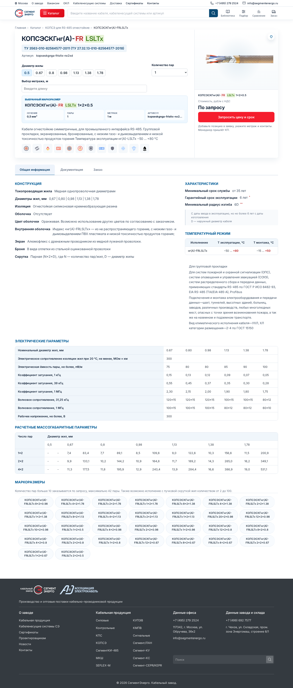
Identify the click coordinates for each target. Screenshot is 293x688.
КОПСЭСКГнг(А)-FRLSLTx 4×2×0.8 (36, 540)
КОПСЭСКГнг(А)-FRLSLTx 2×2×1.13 (146, 514)
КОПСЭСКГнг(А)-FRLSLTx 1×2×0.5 (72, 527)
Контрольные (105, 628)
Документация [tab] (71, 170)
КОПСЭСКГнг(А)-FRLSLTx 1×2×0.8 (109, 540)
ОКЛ (66, 3)
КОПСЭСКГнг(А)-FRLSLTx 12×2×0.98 (257, 514)
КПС (99, 635)
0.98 (63, 73)
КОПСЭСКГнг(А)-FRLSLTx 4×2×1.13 (109, 514)
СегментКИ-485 (107, 650)
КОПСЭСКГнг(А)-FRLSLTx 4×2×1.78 (72, 501)
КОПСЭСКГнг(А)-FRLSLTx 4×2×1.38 (220, 501)
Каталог (35, 27)
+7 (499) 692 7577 (238, 620)
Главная (20, 27)
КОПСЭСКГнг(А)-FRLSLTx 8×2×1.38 (183, 501)
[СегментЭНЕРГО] (26, 13)
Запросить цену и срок (236, 117)
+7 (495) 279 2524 (186, 620)
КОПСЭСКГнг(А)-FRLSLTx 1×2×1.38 (36, 514)
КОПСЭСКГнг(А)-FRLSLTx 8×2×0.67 (183, 540)
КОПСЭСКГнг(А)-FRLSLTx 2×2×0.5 (72, 553)
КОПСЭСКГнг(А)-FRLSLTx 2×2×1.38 (257, 501)
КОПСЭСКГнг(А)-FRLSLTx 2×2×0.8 (72, 540)
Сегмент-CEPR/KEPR (147, 665)
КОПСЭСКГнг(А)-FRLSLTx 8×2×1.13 (72, 514)
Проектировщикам (32, 638)
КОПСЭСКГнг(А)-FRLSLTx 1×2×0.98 (183, 527)
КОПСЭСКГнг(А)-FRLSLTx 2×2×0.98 (146, 527)
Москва (23, 3)
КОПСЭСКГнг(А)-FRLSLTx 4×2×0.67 (220, 540)
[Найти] (213, 13)
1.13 (76, 73)
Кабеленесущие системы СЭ (39, 626)
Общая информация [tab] (35, 170)
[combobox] (138, 13)
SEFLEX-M (103, 665)
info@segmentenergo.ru (189, 638)
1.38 (88, 73)
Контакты (153, 3)
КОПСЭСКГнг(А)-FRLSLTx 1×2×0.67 (35, 553)
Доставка (116, 3)
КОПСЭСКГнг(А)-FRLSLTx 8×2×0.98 (36, 501)
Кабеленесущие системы (89, 3)
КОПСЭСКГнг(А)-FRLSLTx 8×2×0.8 (257, 527)
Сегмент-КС (141, 658)
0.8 (51, 73)
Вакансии (53, 3)
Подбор (243, 15)
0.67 (39, 73)
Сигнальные (141, 635)
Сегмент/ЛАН (142, 643)
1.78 (100, 73)
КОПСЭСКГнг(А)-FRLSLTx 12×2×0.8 (220, 527)
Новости (25, 644)
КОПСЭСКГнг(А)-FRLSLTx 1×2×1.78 (146, 501)
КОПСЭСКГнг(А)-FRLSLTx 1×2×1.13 (183, 514)
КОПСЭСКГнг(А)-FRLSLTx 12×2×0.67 (146, 540)
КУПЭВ (138, 620)
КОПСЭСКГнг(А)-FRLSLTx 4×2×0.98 (109, 527)
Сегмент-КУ (141, 650)
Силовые (102, 620)
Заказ (273, 15)
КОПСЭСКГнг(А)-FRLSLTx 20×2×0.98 (220, 514)
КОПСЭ (101, 643)
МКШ (99, 658)
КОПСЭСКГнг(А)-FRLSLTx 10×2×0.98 (35, 527)
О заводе (37, 3)
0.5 (26, 73)
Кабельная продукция (34, 620)
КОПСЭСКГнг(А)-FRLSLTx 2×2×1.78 (109, 501)
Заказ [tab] (97, 170)
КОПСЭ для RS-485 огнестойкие (67, 27)
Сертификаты (134, 3)
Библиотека (228, 15)
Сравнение (258, 15)
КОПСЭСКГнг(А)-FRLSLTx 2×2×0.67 (257, 540)
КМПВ (137, 628)
